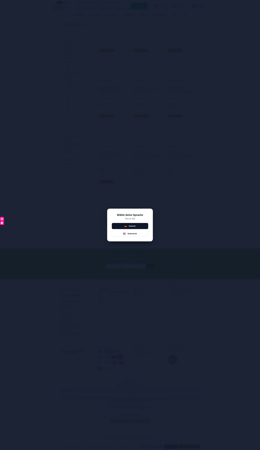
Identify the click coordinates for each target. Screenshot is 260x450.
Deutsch (132, 226)
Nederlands (132, 234)
